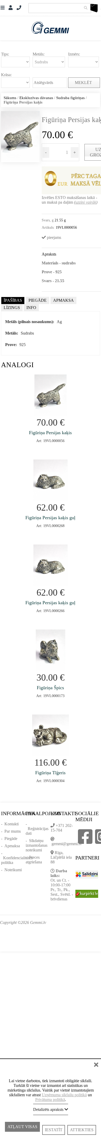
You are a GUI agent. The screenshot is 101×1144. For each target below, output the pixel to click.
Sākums (10, 98)
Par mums (12, 831)
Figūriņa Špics (50, 687)
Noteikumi (13, 870)
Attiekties (81, 1130)
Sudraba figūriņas (70, 98)
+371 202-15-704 (62, 827)
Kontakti (11, 824)
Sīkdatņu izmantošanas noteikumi (36, 845)
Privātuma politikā (50, 1099)
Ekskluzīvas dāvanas (36, 98)
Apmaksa (12, 846)
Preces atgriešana (34, 859)
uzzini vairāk (85, 202)
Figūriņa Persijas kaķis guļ (50, 517)
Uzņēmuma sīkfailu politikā (64, 1095)
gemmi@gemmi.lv (67, 844)
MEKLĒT (84, 82)
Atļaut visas (22, 1130)
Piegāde (10, 838)
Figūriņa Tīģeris (50, 772)
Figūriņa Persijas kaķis (50, 432)
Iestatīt (53, 1130)
